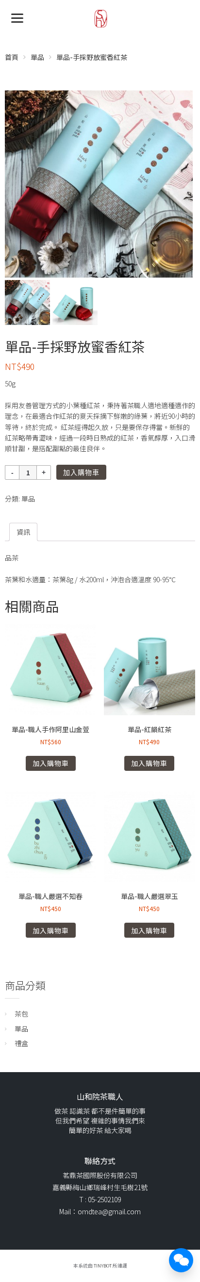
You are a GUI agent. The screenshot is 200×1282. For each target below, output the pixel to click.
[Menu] (17, 17)
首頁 (11, 57)
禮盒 (21, 1043)
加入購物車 (81, 472)
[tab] (23, 532)
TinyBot (103, 1265)
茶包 (21, 1013)
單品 (37, 57)
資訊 (23, 532)
